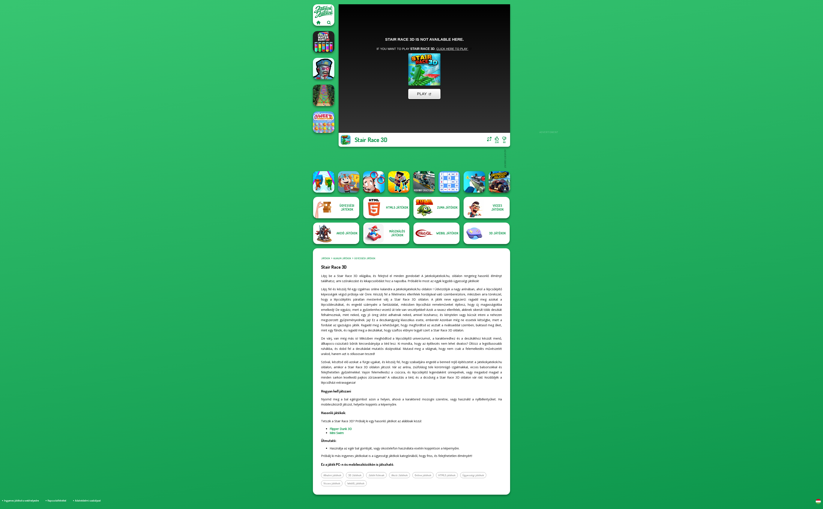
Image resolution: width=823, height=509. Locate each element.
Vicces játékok (331, 483)
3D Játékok (354, 475)
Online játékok (423, 475)
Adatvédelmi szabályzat (88, 500)
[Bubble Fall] (323, 95)
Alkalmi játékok (342, 258)
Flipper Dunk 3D (341, 429)
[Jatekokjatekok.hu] (318, 22)
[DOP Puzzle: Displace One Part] (373, 182)
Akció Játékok (399, 475)
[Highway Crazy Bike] (424, 182)
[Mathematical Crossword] (449, 182)
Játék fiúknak (376, 475)
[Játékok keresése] (329, 22)
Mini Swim (337, 433)
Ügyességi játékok (364, 258)
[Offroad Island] (499, 182)
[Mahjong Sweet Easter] (323, 122)
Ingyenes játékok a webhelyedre (21, 500)
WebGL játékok (355, 483)
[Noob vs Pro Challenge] (399, 182)
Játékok (325, 258)
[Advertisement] (549, 68)
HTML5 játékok (446, 475)
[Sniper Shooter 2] (474, 182)
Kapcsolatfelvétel (57, 500)
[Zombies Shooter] (323, 68)
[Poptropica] (348, 182)
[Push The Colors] (323, 182)
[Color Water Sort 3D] (323, 41)
